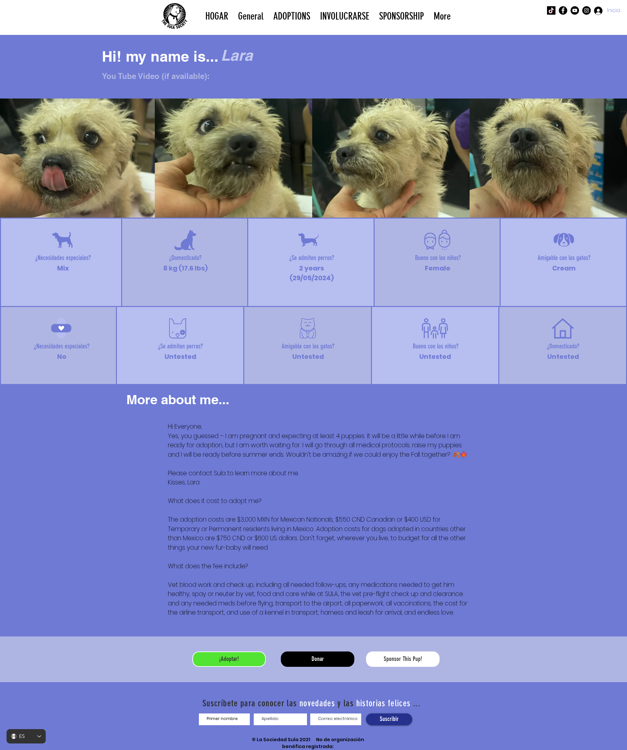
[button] (291, 15)
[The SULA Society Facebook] (563, 10)
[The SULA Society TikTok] (551, 10)
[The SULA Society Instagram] (586, 10)
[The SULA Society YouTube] (575, 10)
